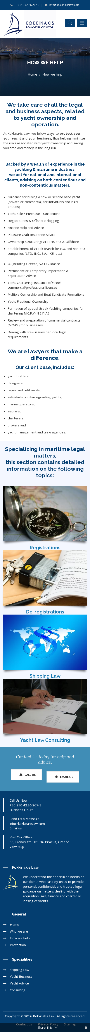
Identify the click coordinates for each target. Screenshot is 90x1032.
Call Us (30, 775)
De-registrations (45, 612)
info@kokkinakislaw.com (64, 5)
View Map (17, 846)
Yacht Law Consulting (45, 740)
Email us (16, 828)
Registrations (45, 547)
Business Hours (21, 810)
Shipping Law (45, 676)
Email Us (66, 777)
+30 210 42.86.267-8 (26, 5)
